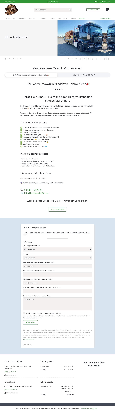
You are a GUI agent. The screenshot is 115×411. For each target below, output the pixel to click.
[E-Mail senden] (76, 59)
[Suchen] (70, 10)
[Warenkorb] (107, 9)
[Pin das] (92, 59)
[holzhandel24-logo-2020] (11, 9)
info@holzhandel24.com (36, 193)
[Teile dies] (80, 59)
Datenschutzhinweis (28, 340)
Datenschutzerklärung (86, 408)
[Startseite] (5, 59)
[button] (26, 18)
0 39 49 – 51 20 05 (33, 190)
